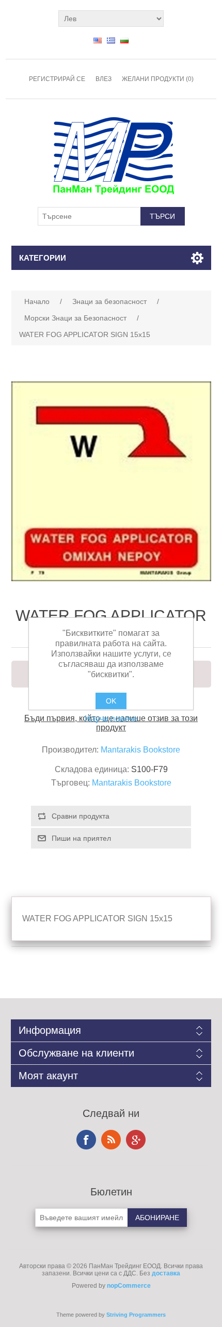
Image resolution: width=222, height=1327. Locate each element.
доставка (166, 1273)
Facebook (86, 1139)
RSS (111, 1139)
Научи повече (111, 718)
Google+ (136, 1139)
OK (111, 701)
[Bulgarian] (124, 40)
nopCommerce (129, 1285)
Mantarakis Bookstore (140, 749)
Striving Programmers (136, 1315)
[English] (97, 40)
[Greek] (111, 40)
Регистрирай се (57, 79)
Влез (104, 79)
